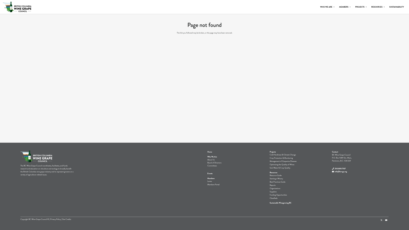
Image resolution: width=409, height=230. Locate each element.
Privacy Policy (55, 219)
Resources (376, 6)
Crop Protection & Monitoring (281, 158)
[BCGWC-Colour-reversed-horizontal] (17, 7)
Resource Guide (276, 175)
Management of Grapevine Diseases (283, 161)
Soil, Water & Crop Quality (280, 167)
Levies (209, 181)
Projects (359, 6)
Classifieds (273, 198)
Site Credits (66, 219)
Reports (273, 185)
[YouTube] (386, 220)
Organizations (275, 188)
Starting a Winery (276, 178)
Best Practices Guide (277, 181)
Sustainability (396, 6)
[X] (381, 220)
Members (343, 6)
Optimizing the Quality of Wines (282, 164)
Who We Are (326, 6)
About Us (211, 159)
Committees (212, 165)
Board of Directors (214, 162)
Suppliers (273, 191)
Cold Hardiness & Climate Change (283, 154)
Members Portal (213, 184)
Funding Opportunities (278, 194)
